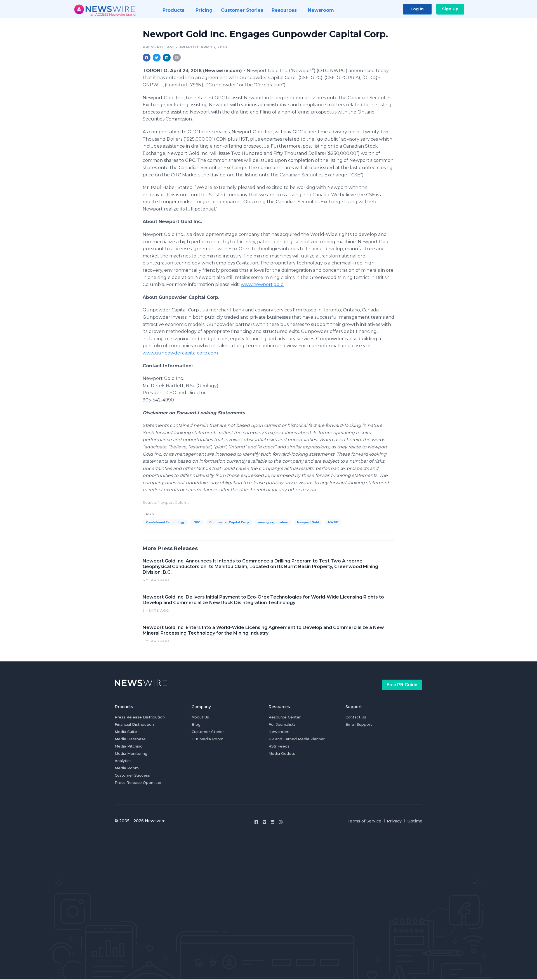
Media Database (130, 739)
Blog (196, 724)
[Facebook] (256, 822)
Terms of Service (364, 821)
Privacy (394, 821)
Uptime (414, 821)
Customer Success (132, 775)
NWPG (333, 522)
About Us (200, 717)
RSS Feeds (278, 746)
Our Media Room (207, 739)
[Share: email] (176, 57)
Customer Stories (208, 731)
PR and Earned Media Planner (296, 739)
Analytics (123, 760)
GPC (197, 522)
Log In (417, 8)
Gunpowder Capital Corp (229, 522)
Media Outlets (281, 753)
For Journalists (282, 724)
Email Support (358, 724)
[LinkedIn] (272, 822)
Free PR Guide (402, 684)
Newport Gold (308, 522)
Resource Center (284, 717)
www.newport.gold (262, 284)
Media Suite (126, 731)
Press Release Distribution (140, 717)
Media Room (127, 768)
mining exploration (273, 522)
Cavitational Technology (165, 522)
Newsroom (278, 731)
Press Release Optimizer (138, 782)
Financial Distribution (134, 724)
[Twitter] (264, 822)
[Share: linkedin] (166, 57)
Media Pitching (129, 746)
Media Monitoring (131, 753)
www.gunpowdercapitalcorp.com (180, 353)
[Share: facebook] (146, 57)
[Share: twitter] (156, 57)
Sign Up (450, 8)
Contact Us (355, 717)
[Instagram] (280, 822)
